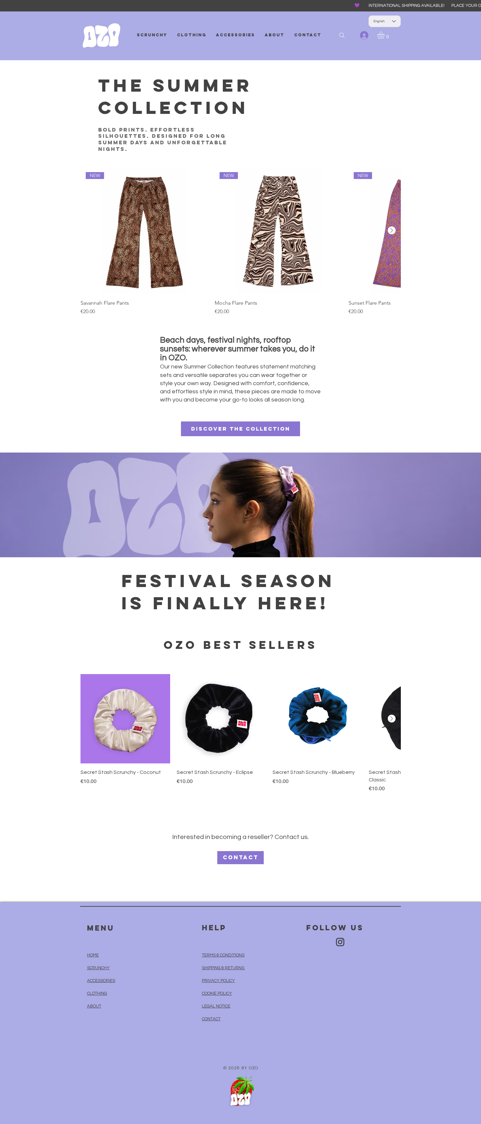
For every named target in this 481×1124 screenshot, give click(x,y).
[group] (240, 241)
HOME (93, 955)
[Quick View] (125, 719)
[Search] (342, 35)
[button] (385, 35)
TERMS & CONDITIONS (223, 955)
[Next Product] (392, 230)
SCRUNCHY (98, 968)
